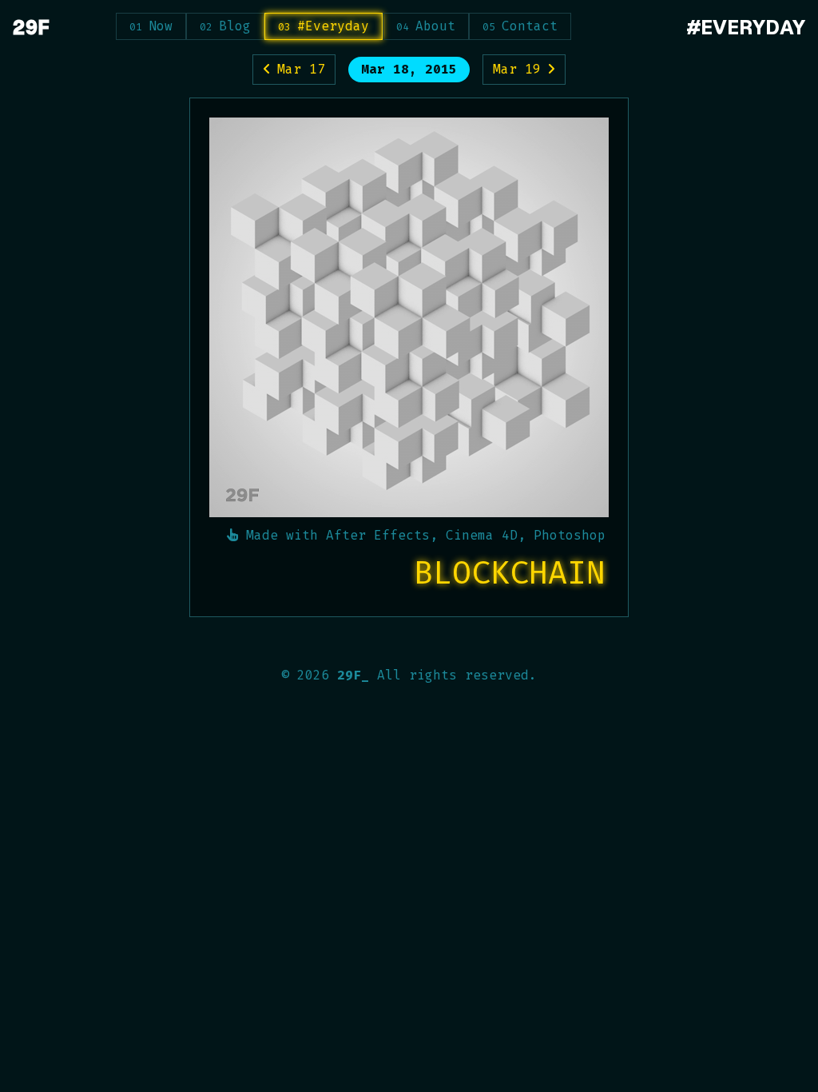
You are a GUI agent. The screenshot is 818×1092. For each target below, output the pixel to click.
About (435, 26)
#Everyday (333, 26)
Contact (530, 26)
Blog (235, 26)
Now (161, 26)
